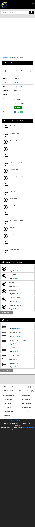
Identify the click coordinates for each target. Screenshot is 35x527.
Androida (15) (26, 387)
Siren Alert (13, 205)
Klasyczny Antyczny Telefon (18, 176)
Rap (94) (8, 407)
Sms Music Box (14, 147)
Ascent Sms (13, 126)
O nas (4, 423)
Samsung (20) (26, 407)
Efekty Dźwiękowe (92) (26, 391)
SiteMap (17, 425)
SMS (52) (26, 411)
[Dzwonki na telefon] (3, 4)
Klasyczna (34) (26, 399)
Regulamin (23, 423)
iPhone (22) (8, 399)
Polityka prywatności (13, 423)
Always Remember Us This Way (18, 340)
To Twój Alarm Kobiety (16, 220)
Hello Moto (13, 242)
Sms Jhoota (13, 140)
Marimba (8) (9, 403)
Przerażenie (13, 198)
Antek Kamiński (18, 86)
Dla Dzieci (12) (8, 391)
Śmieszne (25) (8, 411)
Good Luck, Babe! (14, 363)
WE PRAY (12, 348)
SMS (16, 271)
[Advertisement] (17, 35)
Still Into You (12, 325)
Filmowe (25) (26, 395)
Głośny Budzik (14, 169)
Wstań (12, 227)
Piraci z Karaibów (14, 355)
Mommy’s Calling (15, 249)
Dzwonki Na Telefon (17, 421)
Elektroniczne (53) (9, 395)
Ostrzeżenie (13, 191)
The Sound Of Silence (15, 332)
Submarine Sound (15, 213)
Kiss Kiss (12, 234)
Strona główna (5, 57)
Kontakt (30, 423)
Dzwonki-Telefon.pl (28, 427)
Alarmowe (18, 309)
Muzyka (16, 82)
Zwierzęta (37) (8, 415)
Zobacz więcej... (7, 312)
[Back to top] (32, 525)
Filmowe (17, 359)
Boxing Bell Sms (14, 133)
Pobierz (19, 107)
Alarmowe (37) (8, 387)
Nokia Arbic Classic (15, 155)
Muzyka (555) (26, 403)
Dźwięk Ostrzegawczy (16, 162)
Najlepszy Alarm (14, 184)
